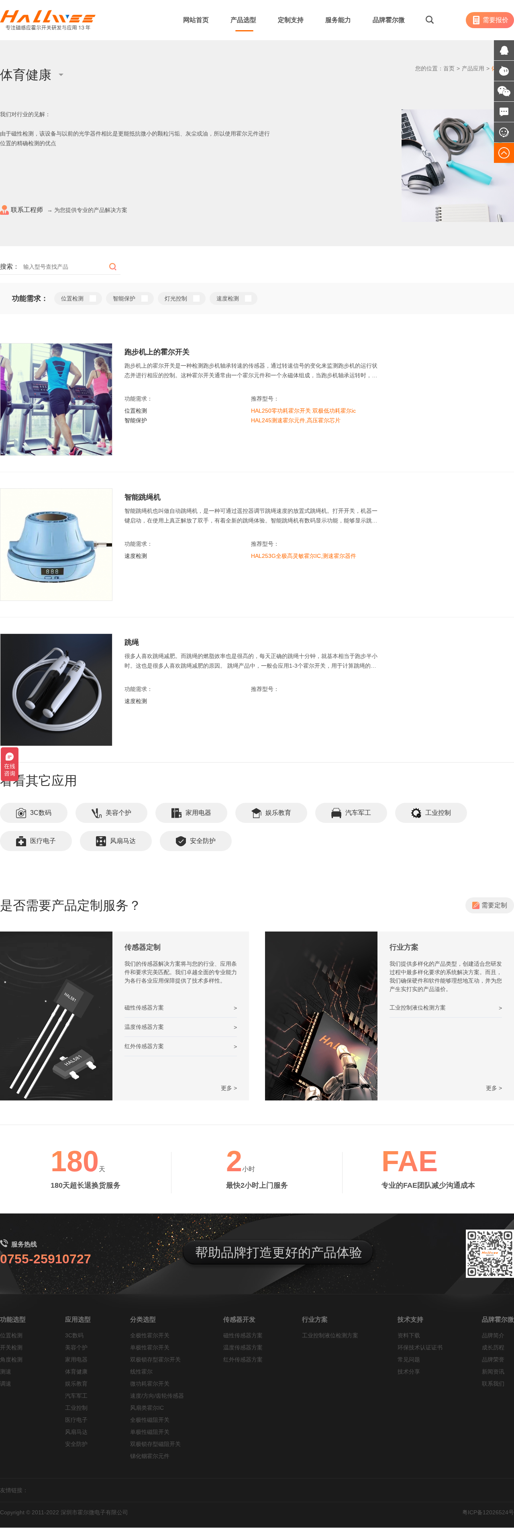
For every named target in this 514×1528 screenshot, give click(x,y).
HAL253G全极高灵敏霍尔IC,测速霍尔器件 (303, 556)
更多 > (229, 1088)
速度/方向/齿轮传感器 (157, 1395)
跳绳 (131, 642)
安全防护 (203, 840)
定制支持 (291, 19)
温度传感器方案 (243, 1347)
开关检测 (11, 1347)
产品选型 (243, 19)
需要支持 (495, 371)
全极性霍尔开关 (149, 1335)
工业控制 (438, 812)
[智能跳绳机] (56, 544)
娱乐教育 (278, 812)
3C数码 (40, 812)
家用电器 (198, 812)
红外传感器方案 (243, 1359)
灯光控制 (176, 298)
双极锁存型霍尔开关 (155, 1359)
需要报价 (495, 19)
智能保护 (124, 298)
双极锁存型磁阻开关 (155, 1444)
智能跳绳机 (142, 497)
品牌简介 (493, 1335)
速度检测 (227, 298)
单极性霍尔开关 (149, 1347)
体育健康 (76, 1371)
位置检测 (72, 298)
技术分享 (409, 1371)
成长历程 (493, 1347)
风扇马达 (123, 840)
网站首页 (196, 19)
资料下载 (409, 1335)
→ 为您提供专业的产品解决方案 (69, 209)
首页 (449, 68)
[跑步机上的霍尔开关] (56, 399)
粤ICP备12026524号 (488, 1512)
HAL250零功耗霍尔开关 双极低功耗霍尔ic (303, 410)
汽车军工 (358, 812)
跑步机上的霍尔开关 (157, 352)
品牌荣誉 (493, 1359)
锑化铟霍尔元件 (149, 1456)
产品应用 (473, 68)
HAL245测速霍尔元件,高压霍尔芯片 (296, 420)
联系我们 (493, 1383)
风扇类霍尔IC (147, 1408)
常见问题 (409, 1359)
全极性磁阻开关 (149, 1420)
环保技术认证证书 (420, 1347)
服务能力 (338, 19)
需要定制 (494, 905)
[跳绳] (56, 689)
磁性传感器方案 (243, 1335)
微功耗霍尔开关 (149, 1383)
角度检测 (11, 1359)
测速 (5, 1371)
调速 (5, 1383)
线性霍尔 (141, 1371)
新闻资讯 (493, 1371)
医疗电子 (43, 840)
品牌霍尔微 (389, 19)
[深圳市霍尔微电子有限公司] (48, 20)
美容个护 (118, 812)
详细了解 (495, 351)
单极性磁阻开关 (149, 1432)
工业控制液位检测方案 (330, 1335)
